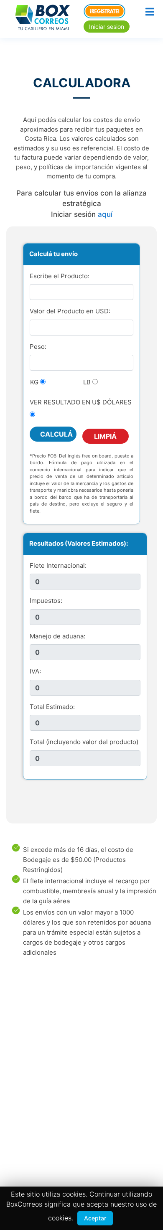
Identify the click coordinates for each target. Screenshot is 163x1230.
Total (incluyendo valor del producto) (84, 742)
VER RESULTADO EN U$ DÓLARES (81, 402)
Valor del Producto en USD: (70, 311)
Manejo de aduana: (57, 636)
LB (87, 382)
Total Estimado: (52, 707)
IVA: (35, 671)
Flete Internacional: (58, 565)
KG (34, 382)
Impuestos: (46, 601)
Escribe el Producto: (59, 276)
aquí (105, 214)
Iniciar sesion (106, 26)
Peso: (38, 347)
